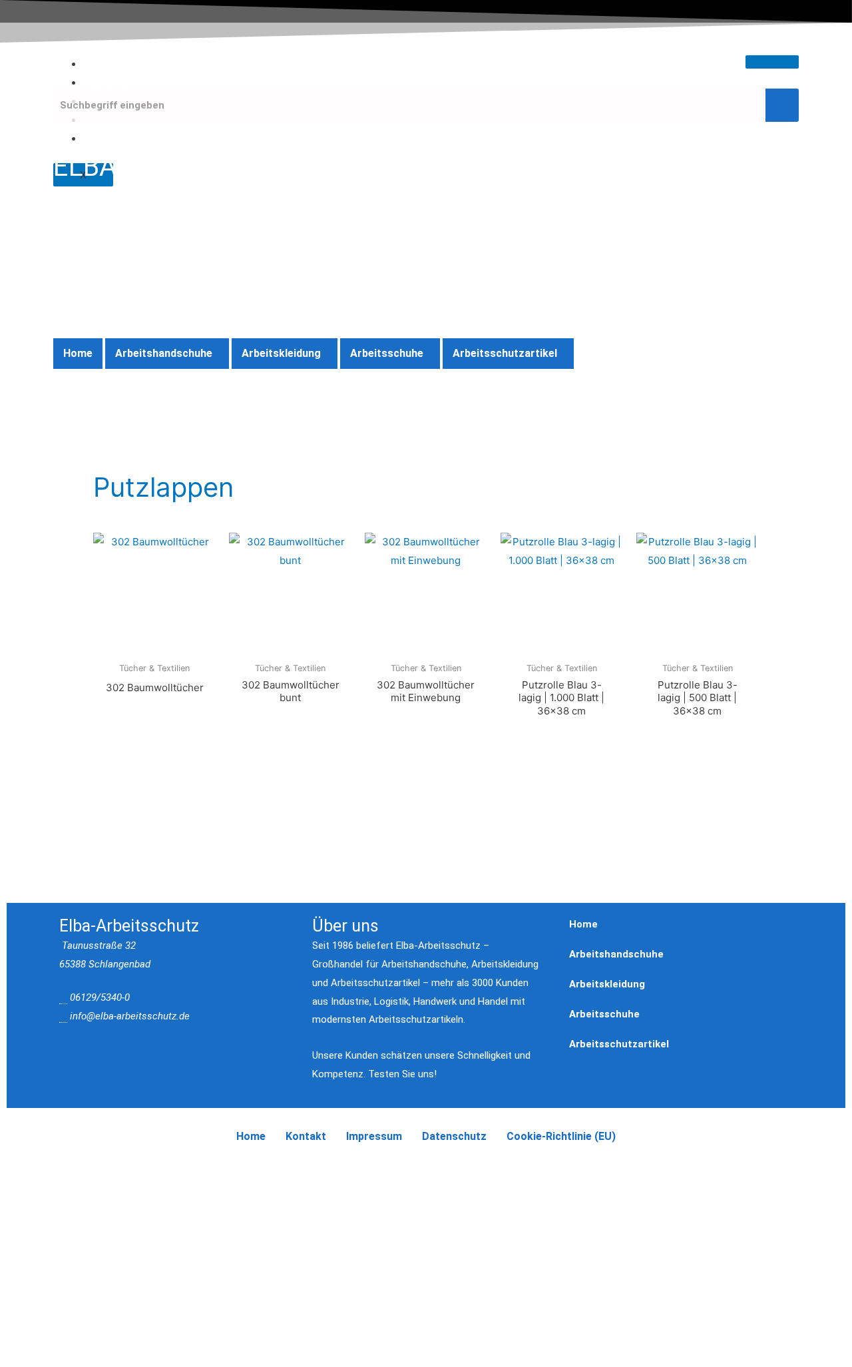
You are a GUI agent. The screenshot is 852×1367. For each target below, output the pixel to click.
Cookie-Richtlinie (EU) (145, 139)
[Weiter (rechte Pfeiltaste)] (82, 1190)
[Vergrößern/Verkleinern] (26, 1171)
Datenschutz (454, 1136)
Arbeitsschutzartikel (505, 353)
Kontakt (110, 83)
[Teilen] (138, 1171)
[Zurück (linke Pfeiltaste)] (26, 1190)
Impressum (374, 1136)
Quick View (154, 644)
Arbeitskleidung (281, 353)
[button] (167, 353)
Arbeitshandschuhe (163, 353)
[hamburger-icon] (772, 62)
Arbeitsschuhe (386, 353)
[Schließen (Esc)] (194, 1171)
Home (107, 64)
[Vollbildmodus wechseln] (82, 1171)
